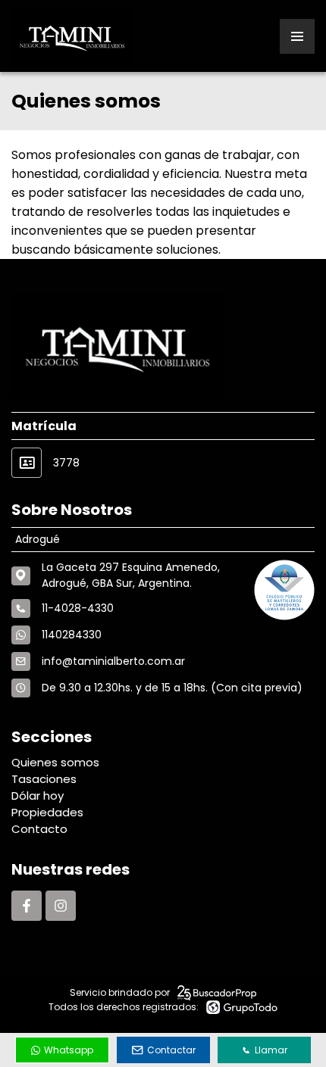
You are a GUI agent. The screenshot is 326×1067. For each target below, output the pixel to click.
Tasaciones (44, 779)
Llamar (271, 1050)
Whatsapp (68, 1050)
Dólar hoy (37, 795)
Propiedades (47, 812)
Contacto (39, 829)
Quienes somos (55, 762)
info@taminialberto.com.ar (113, 661)
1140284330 (72, 634)
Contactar (171, 1050)
